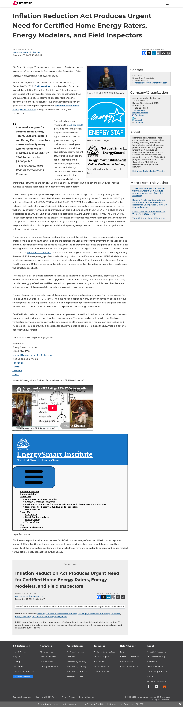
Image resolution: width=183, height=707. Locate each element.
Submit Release (22, 677)
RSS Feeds (99, 662)
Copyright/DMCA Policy (46, 697)
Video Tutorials (127, 662)
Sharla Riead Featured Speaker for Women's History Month (148, 212)
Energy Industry (23, 616)
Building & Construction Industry (94, 614)
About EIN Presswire (156, 652)
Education (115, 614)
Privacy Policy (68, 697)
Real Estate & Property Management (49, 616)
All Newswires (46, 652)
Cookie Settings (86, 697)
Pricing (16, 662)
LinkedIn (17, 370)
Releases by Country (76, 666)
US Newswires (46, 662)
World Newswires (48, 657)
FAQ (122, 652)
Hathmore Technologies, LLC (26, 52)
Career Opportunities (157, 671)
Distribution (18, 666)
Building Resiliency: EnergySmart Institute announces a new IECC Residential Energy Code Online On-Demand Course (150, 203)
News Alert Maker (102, 671)
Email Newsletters (102, 666)
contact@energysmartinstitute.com (32, 355)
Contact (151, 676)
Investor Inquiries (155, 666)
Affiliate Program (101, 657)
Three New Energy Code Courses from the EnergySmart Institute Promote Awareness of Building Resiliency (148, 192)
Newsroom (152, 662)
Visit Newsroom (140, 113)
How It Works (19, 652)
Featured (71, 657)
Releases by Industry (76, 662)
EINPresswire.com (44, 86)
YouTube (138, 122)
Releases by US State (77, 671)
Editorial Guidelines (129, 657)
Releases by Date (75, 676)
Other (15, 374)
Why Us (16, 657)
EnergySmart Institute (39, 252)
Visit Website (138, 110)
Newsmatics (142, 697)
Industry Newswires (49, 666)
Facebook (17, 363)
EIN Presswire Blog (156, 657)
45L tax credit (75, 125)
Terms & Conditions (22, 697)
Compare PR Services (23, 671)
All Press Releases (75, 652)
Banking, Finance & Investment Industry (57, 614)
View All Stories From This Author (148, 218)
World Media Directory (104, 652)
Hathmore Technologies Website (148, 171)
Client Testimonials (129, 666)
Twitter (16, 366)
